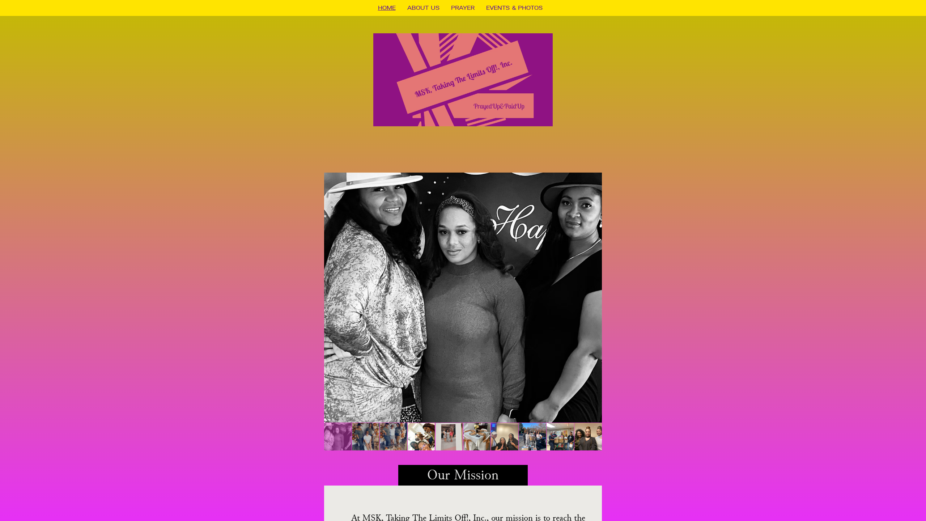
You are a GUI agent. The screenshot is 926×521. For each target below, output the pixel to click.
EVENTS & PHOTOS (514, 7)
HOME (387, 7)
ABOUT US (423, 7)
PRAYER (463, 7)
